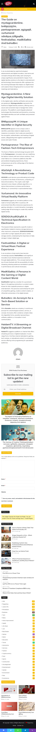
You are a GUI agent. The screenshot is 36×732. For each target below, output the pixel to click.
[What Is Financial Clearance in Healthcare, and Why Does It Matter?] (6, 561)
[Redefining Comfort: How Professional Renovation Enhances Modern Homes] (6, 545)
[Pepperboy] (8, 3)
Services (4, 648)
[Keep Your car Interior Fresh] (6, 553)
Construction (6, 661)
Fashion (4, 650)
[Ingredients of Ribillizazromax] (9, 689)
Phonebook (5, 609)
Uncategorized (6, 664)
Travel (4, 642)
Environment (5, 672)
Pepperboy (10, 13)
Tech (3, 615)
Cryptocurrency (6, 653)
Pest (3, 675)
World (4, 637)
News (4, 617)
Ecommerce (5, 678)
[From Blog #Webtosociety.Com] (9, 706)
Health (4, 623)
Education (5, 639)
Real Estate (5, 631)
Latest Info (5, 606)
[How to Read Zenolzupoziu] (27, 689)
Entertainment (6, 667)
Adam (18, 359)
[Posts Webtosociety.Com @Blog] (27, 706)
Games (4, 634)
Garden (4, 670)
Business (4, 612)
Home (4, 13)
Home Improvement (8, 620)
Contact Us (20, 725)
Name (3, 479)
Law (3, 628)
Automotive (5, 645)
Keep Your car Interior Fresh (20, 551)
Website (3, 492)
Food (3, 656)
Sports (4, 659)
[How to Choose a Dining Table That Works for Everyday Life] (6, 530)
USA (3, 601)
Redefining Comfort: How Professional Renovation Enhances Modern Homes (22, 544)
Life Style (5, 626)
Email (3, 485)
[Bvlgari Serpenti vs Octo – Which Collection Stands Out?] (6, 537)
